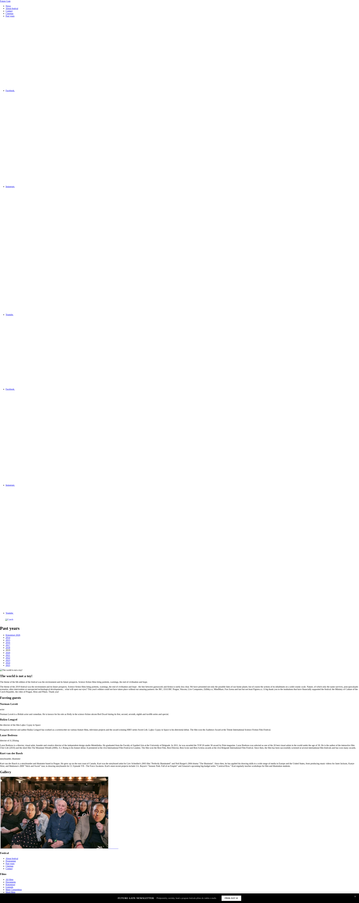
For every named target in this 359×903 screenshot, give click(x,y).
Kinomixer (10, 884)
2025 (8, 665)
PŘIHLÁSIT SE (231, 898)
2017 (8, 645)
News (8, 6)
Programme (11, 861)
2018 (8, 647)
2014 (8, 637)
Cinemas (9, 13)
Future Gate (5, 1)
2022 (8, 658)
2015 (8, 640)
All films (9, 879)
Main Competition (14, 889)
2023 (8, 660)
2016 (8, 642)
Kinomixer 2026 (13, 635)
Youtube (10, 314)
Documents (11, 882)
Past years (10, 16)
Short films (10, 892)
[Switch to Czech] (9, 620)
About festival (12, 8)
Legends (9, 887)
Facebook (10, 90)
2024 (8, 663)
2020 (8, 653)
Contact (9, 11)
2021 (8, 655)
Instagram (10, 186)
